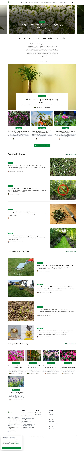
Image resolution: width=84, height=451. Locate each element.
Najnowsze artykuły (24, 2)
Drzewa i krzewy (52, 426)
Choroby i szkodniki (62, 2)
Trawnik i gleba (36, 2)
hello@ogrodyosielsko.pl (13, 431)
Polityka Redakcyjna (36, 436)
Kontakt (26, 436)
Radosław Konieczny (38, 416)
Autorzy (37, 410)
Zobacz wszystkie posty (70, 154)
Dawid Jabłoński (38, 412)
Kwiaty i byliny (55, 2)
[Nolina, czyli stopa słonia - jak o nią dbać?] (42, 87)
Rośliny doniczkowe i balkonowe (46, 2)
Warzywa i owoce (42, 128)
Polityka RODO (30, 436)
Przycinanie (51, 419)
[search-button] (72, 2)
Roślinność (31, 2)
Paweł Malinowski (38, 414)
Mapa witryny (42, 436)
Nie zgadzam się (11, 445)
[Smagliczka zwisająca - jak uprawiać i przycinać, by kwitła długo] (42, 19)
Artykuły (23, 410)
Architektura (51, 416)
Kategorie (51, 410)
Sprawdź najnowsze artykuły (42, 145)
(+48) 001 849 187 (12, 430)
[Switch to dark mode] (75, 2)
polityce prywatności (15, 443)
